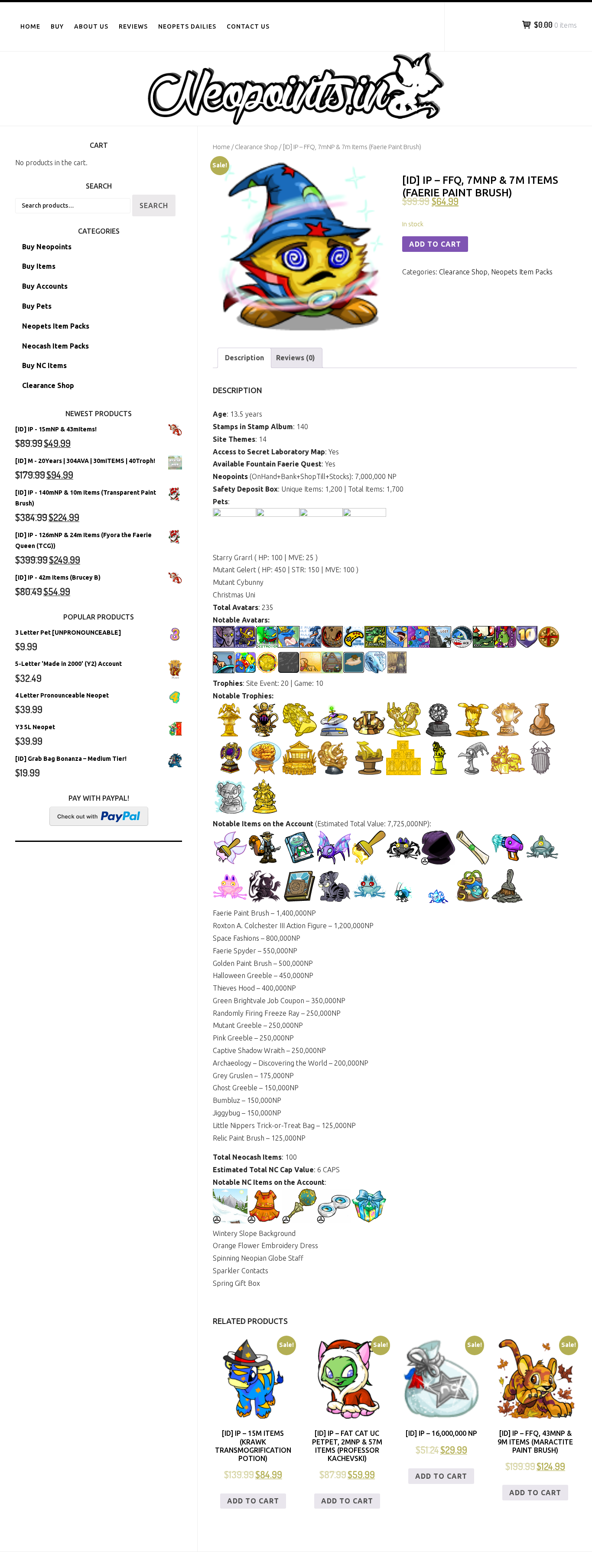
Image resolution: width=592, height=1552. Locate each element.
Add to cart (435, 244)
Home (30, 26)
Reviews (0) (295, 358)
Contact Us (248, 26)
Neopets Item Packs (522, 272)
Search (154, 205)
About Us (91, 26)
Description (244, 358)
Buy (57, 26)
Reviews (133, 26)
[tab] (244, 358)
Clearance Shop (256, 146)
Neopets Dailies (187, 26)
